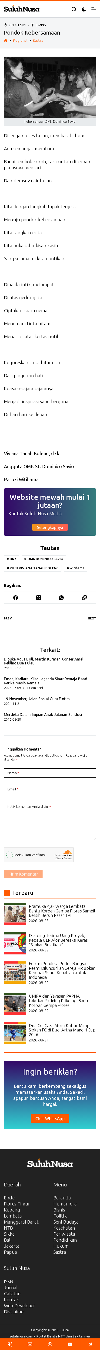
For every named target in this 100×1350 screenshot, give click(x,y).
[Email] (30, 1344)
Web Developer (19, 1305)
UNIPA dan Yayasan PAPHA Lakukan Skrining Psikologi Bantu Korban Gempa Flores (59, 1001)
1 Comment (34, 688)
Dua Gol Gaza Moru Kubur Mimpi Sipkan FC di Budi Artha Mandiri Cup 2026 (62, 1030)
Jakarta (12, 1246)
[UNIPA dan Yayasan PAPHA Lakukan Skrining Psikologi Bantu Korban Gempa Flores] (15, 1004)
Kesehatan (64, 1228)
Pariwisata (64, 1234)
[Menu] (93, 9)
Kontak (11, 1299)
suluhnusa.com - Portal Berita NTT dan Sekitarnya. (50, 1336)
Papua (10, 1252)
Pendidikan (65, 1240)
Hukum (61, 1246)
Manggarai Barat (21, 1221)
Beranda (62, 1197)
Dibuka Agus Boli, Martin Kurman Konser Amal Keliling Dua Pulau (43, 661)
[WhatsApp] (61, 598)
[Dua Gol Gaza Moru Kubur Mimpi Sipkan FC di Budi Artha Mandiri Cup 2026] (15, 1033)
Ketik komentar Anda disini (29, 807)
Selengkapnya (50, 527)
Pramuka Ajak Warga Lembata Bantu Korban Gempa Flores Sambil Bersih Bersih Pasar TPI (62, 911)
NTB (8, 1228)
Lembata (13, 1215)
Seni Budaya (66, 1221)
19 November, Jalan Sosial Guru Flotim (37, 699)
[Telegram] (90, 1344)
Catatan (12, 1293)
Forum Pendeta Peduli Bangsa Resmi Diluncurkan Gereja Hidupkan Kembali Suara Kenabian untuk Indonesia (62, 970)
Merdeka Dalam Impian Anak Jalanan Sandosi (43, 714)
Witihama (75, 568)
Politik (60, 1215)
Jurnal (10, 1287)
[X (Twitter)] (38, 598)
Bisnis (59, 1209)
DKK (12, 559)
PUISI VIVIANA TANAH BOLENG (33, 568)
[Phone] (10, 1344)
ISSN (8, 1281)
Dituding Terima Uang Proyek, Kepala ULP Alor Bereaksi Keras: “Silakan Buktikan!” (59, 940)
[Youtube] (70, 1344)
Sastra (59, 1252)
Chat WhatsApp (49, 1118)
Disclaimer (14, 1311)
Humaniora (65, 1203)
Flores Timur (17, 1203)
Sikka (9, 1234)
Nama (13, 773)
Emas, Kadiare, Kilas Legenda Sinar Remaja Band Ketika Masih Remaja (45, 681)
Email (12, 789)
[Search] (74, 9)
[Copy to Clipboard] (84, 598)
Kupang (12, 1209)
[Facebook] (15, 598)
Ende (9, 1197)
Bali (7, 1240)
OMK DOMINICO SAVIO (43, 559)
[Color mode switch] (84, 9)
